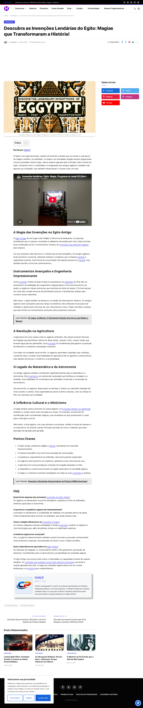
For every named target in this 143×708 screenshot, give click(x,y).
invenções (77, 473)
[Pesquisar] (138, 8)
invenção (23, 282)
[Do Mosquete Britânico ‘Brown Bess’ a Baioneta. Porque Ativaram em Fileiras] (49, 642)
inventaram (33, 376)
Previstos (44, 8)
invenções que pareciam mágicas (74, 245)
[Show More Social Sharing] (137, 42)
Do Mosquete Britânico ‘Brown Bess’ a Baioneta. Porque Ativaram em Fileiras (48, 659)
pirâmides (69, 282)
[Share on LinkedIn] (133, 42)
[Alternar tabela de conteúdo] (24, 143)
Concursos (19, 8)
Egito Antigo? (52, 546)
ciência (52, 446)
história (82, 260)
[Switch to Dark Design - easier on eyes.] (135, 9)
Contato (54, 694)
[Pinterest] (6, 164)
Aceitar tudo (43, 698)
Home (6, 16)
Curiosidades (72, 653)
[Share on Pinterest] (129, 42)
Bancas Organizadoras (114, 8)
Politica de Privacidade (86, 694)
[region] (29, 690)
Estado (80, 8)
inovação (52, 343)
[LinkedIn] (6, 158)
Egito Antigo (20, 238)
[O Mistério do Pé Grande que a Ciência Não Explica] (81, 642)
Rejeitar (29, 698)
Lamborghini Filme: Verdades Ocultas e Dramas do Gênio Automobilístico (16, 659)
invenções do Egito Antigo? (58, 497)
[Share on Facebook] (122, 42)
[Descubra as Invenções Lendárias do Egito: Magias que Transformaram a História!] (49, 107)
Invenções (14, 16)
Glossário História (109, 694)
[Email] (6, 170)
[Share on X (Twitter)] (125, 42)
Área (69, 8)
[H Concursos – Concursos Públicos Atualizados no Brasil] (6, 9)
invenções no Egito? (51, 522)
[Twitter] (6, 153)
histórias (81, 257)
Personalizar (15, 698)
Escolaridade (93, 8)
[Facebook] (6, 147)
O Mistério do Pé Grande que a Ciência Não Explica (80, 658)
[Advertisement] (71, 61)
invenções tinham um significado (76, 409)
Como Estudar (58, 8)
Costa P (13, 42)
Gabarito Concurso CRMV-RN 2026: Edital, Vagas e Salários (37, 2)
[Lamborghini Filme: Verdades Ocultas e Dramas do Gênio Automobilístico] (18, 642)
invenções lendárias (27, 605)
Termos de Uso (66, 694)
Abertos (32, 8)
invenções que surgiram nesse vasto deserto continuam (49, 562)
